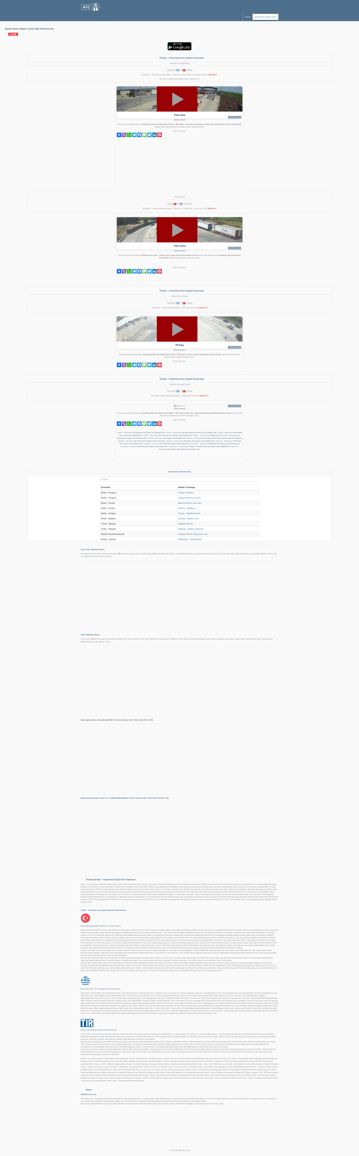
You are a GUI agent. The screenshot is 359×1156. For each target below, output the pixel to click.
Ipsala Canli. (215, 435)
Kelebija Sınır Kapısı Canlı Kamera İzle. (200, 441)
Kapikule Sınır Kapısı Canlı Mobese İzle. (150, 433)
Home (247, 17)
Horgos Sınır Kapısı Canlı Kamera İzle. (151, 441)
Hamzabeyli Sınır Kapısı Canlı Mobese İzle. (200, 433)
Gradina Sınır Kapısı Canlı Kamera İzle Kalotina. (224, 438)
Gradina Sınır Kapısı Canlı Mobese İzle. (185, 449)
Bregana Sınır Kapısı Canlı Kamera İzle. (225, 444)
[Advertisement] (179, 162)
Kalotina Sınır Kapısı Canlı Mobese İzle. (132, 438)
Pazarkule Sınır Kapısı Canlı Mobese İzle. (176, 435)
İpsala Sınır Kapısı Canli (265, 17)
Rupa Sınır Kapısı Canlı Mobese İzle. (176, 444)
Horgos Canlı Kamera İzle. (176, 438)
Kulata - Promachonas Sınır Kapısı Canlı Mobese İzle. (210, 446)
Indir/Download (179, 120)
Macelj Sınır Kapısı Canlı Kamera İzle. (154, 446)
